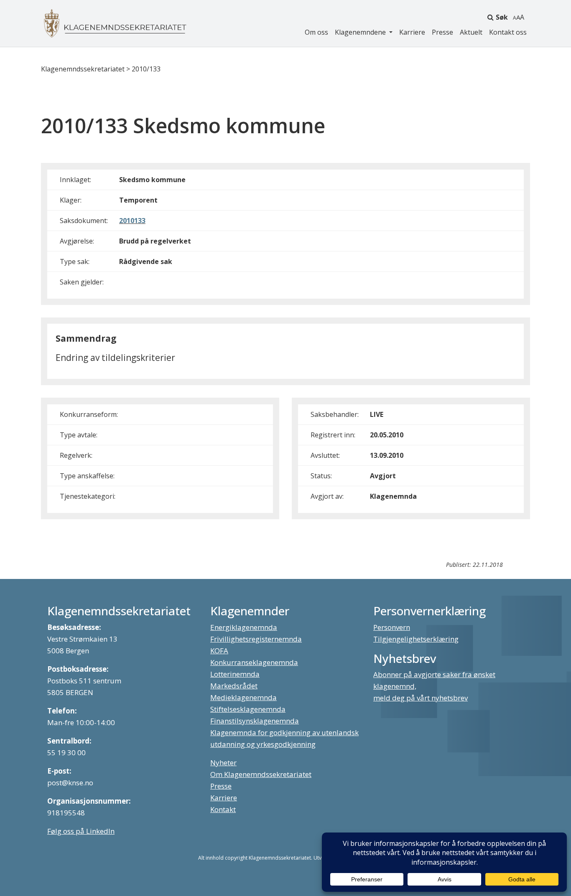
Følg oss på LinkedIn (81, 831)
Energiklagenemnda (243, 627)
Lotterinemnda (235, 674)
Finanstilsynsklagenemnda (254, 721)
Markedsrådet (233, 685)
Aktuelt (471, 32)
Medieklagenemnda (243, 697)
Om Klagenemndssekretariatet (260, 774)
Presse (442, 32)
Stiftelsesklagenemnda (248, 709)
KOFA (219, 650)
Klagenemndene (361, 32)
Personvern (391, 627)
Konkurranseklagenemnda (254, 662)
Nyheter (223, 762)
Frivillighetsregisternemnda (256, 639)
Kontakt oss (508, 32)
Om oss (316, 32)
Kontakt (223, 809)
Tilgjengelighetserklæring (416, 639)
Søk (502, 17)
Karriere (412, 32)
